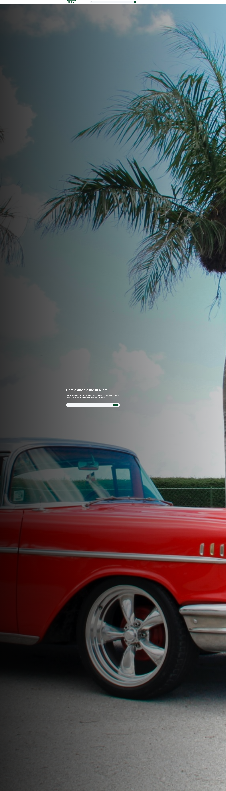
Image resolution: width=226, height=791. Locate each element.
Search (115, 405)
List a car (149, 1)
